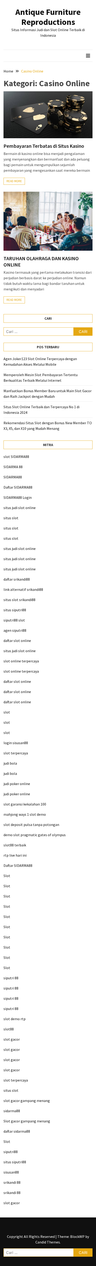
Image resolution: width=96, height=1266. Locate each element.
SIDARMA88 (12, 477)
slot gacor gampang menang (26, 1100)
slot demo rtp (14, 1018)
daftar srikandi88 (16, 579)
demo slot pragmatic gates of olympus (34, 834)
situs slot (10, 518)
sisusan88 (11, 1172)
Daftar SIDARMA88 (17, 487)
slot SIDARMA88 (16, 456)
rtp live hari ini (15, 855)
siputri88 (10, 1151)
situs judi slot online (19, 507)
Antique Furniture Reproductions (48, 17)
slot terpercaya (15, 753)
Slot (6, 875)
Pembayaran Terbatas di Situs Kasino (43, 146)
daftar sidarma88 (16, 1131)
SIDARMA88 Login (17, 497)
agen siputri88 (14, 630)
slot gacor (11, 1039)
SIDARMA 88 (13, 466)
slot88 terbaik (14, 845)
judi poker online (16, 783)
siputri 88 (10, 978)
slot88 (8, 1029)
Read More (14, 181)
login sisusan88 (15, 742)
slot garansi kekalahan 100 (24, 804)
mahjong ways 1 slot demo (24, 814)
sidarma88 (11, 1110)
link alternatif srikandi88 (23, 589)
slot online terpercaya (21, 661)
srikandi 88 (12, 1182)
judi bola (10, 763)
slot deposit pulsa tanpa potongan (31, 824)
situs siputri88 (14, 610)
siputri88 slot (14, 620)
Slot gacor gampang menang (26, 1121)
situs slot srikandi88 (19, 599)
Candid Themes (47, 1242)
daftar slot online (17, 640)
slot (6, 712)
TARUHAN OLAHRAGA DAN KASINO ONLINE (41, 261)
